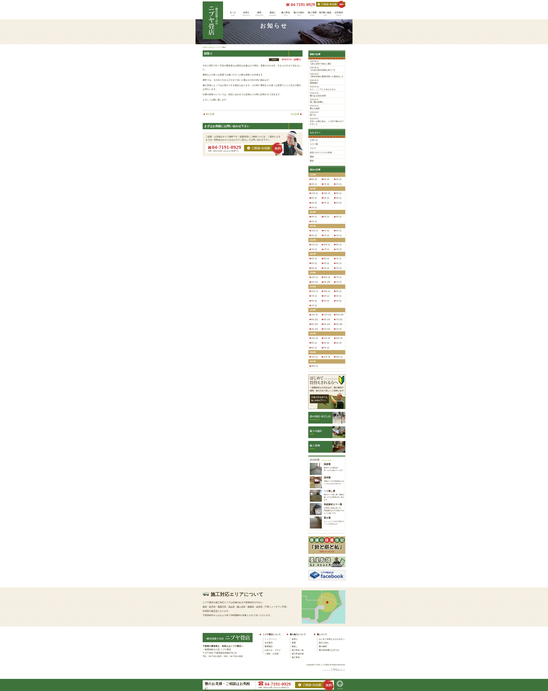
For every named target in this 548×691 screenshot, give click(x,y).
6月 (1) (326, 296)
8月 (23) (327, 319)
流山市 (231, 606)
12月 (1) (314, 277)
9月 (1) (338, 193)
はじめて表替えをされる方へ (332, 639)
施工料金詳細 (298, 653)
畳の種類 (323, 646)
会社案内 (338, 14)
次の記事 (295, 114)
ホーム (232, 14)
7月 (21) (339, 319)
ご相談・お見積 (272, 653)
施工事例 (312, 14)
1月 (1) (338, 184)
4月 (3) (338, 179)
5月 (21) (314, 282)
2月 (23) (327, 329)
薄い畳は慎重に (317, 101)
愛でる (314, 113)
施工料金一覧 (285, 14)
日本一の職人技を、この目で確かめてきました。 (327, 121)
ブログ (313, 148)
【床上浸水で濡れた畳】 (321, 62)
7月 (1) (314, 249)
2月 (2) (338, 203)
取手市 (214, 611)
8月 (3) (314, 179)
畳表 (312, 161)
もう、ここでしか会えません (323, 88)
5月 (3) (326, 179)
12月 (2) (314, 315)
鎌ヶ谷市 (241, 606)
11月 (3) (327, 357)
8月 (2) (314, 198)
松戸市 (212, 606)
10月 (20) (339, 315)
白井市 (259, 606)
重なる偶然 (315, 107)
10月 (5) (339, 338)
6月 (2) (326, 198)
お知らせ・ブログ (273, 650)
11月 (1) (314, 193)
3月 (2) (314, 235)
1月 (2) (338, 249)
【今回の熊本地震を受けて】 (323, 69)
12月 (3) (314, 338)
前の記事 (210, 114)
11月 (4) (327, 338)
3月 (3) (314, 268)
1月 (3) (338, 329)
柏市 (205, 606)
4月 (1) (338, 217)
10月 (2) (327, 193)
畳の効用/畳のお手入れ (329, 650)
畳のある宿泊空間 (318, 94)
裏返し (272, 14)
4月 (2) (314, 203)
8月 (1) (338, 245)
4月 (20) (339, 324)
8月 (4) (326, 343)
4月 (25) (327, 282)
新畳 (259, 14)
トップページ (271, 639)
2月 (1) (326, 249)
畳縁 (312, 156)
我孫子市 (222, 606)
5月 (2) (326, 263)
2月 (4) (326, 184)
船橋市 (251, 606)
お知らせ (314, 140)
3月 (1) (314, 184)
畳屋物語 (314, 81)
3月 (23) (314, 329)
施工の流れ (299, 14)
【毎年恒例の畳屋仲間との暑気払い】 (327, 75)
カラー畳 (314, 144)
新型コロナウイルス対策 (321, 152)
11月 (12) (327, 315)
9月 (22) (314, 319)
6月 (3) (338, 343)
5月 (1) (338, 198)
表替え (245, 14)
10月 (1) (327, 245)
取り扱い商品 (325, 14)
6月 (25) (314, 324)
